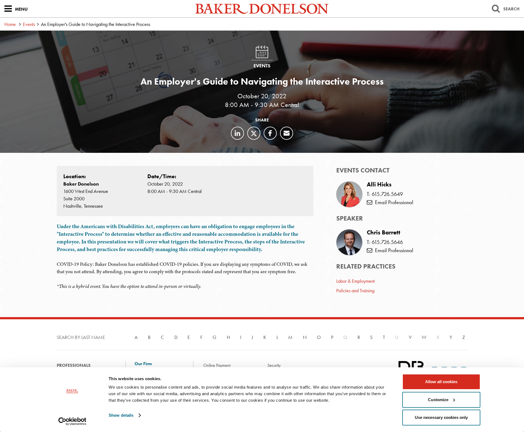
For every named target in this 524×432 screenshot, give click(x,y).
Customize (438, 399)
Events (29, 24)
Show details (121, 415)
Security (274, 365)
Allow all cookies (441, 381)
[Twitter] (253, 133)
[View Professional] (349, 242)
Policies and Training (355, 290)
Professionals (74, 365)
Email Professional (392, 202)
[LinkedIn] (237, 133)
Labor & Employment (355, 281)
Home (10, 24)
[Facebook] (270, 133)
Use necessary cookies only (441, 417)
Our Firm (143, 364)
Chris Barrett (383, 232)
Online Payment (216, 365)
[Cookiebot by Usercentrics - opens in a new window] (72, 421)
